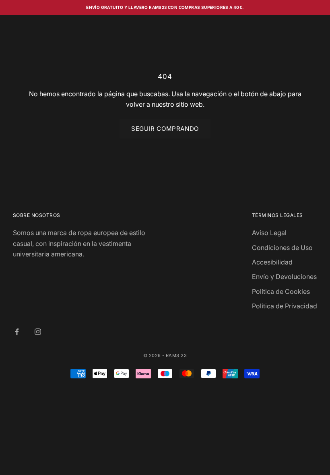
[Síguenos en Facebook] (17, 332)
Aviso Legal (269, 233)
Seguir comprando (165, 128)
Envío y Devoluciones (284, 277)
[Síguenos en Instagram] (38, 332)
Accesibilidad (272, 262)
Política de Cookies (281, 291)
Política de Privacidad (284, 306)
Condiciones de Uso (282, 248)
